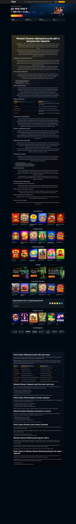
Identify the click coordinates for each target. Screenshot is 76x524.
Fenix (13, 2)
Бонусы (50, 1)
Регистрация (29, 1)
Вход (33, 1)
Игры (26, 1)
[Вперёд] (66, 217)
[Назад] (10, 217)
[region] (38, 220)
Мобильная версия (38, 1)
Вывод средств (45, 1)
